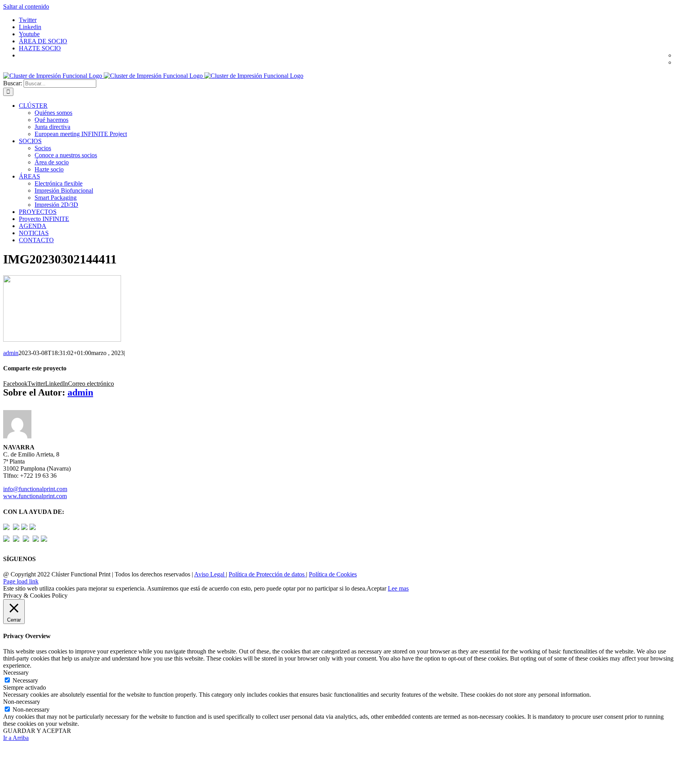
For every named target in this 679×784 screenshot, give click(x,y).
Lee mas (398, 588)
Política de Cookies (333, 574)
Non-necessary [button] (21, 701)
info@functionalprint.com (35, 489)
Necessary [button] (16, 672)
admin (10, 353)
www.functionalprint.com (35, 496)
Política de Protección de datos (267, 574)
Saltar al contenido (26, 6)
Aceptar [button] (376, 588)
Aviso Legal (210, 574)
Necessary (25, 680)
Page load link (21, 581)
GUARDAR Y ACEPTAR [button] (37, 730)
